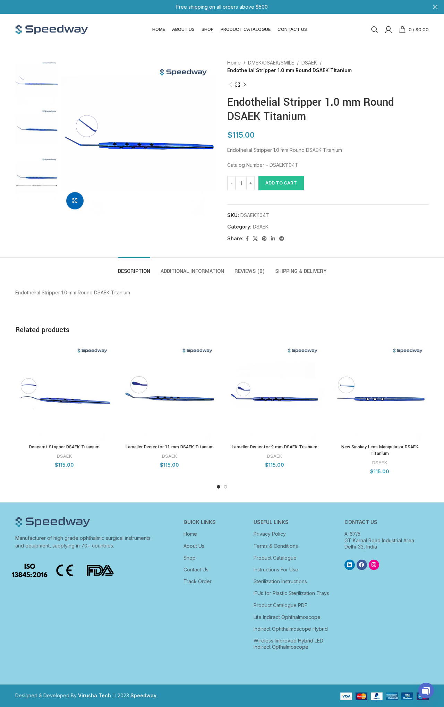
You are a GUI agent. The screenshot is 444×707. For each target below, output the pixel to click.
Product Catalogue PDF (280, 605)
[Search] (375, 29)
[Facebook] (362, 565)
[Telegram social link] (281, 238)
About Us (193, 546)
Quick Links (199, 522)
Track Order (197, 581)
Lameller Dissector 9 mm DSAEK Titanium (274, 447)
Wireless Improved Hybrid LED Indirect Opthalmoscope (288, 644)
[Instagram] (374, 565)
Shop (189, 558)
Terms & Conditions (276, 546)
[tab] (134, 267)
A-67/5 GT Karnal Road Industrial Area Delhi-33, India (379, 540)
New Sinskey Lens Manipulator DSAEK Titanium (379, 450)
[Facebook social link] (247, 238)
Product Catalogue (275, 558)
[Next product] (244, 84)
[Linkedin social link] (273, 238)
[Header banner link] (211, 7)
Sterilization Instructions (280, 581)
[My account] (388, 29)
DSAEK (309, 63)
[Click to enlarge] (75, 200)
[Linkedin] (349, 565)
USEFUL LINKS (271, 522)
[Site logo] (51, 29)
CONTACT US (360, 522)
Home (234, 63)
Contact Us (195, 569)
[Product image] (64, 391)
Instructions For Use (276, 569)
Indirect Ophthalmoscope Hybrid (291, 629)
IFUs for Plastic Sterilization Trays (291, 593)
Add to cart (281, 183)
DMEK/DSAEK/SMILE (271, 63)
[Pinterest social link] (264, 238)
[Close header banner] (435, 7)
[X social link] (255, 238)
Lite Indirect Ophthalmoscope (287, 617)
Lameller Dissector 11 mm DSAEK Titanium (170, 447)
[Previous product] (230, 84)
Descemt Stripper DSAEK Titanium (64, 447)
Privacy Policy (270, 534)
